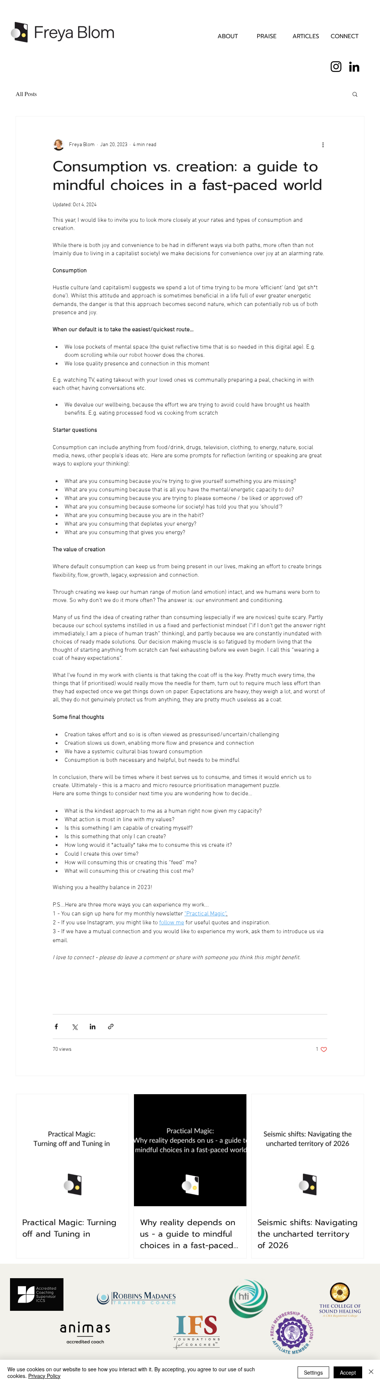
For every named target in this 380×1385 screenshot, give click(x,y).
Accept (348, 1372)
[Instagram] (336, 66)
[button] (354, 94)
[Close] (371, 1372)
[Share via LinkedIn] (92, 1026)
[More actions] (322, 144)
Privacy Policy (44, 1375)
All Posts (26, 94)
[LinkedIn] (354, 66)
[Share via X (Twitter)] (74, 1026)
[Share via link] (110, 1026)
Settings (313, 1372)
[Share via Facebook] (56, 1026)
